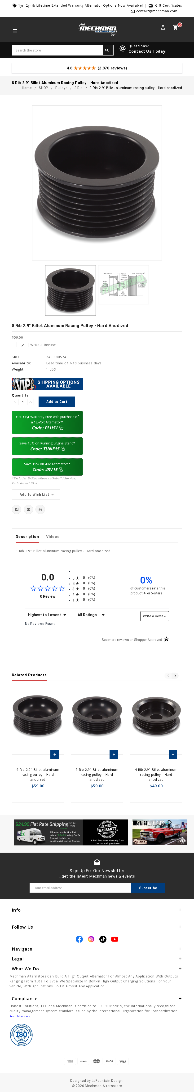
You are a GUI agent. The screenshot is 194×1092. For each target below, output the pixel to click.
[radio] (97, 578)
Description (27, 536)
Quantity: (21, 395)
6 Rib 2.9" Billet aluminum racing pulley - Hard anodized (38, 774)
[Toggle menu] (14, 31)
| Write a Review (38, 344)
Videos (53, 536)
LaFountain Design (107, 1081)
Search (107, 50)
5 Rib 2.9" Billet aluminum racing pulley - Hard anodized (97, 774)
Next (175, 676)
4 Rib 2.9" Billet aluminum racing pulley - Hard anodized (156, 774)
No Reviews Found (40, 624)
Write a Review (154, 616)
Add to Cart (55, 756)
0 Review (55, 596)
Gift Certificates (168, 5)
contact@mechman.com (156, 11)
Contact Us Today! (147, 51)
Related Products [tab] (29, 675)
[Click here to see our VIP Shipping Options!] (47, 383)
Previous (168, 676)
